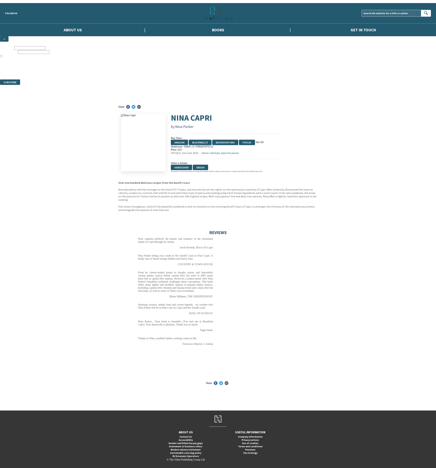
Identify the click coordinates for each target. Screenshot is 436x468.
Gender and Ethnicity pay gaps (185, 443)
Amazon (179, 142)
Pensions (250, 449)
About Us (73, 29)
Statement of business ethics (185, 446)
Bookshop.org (225, 142)
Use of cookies (250, 443)
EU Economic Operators (186, 456)
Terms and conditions (250, 446)
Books (218, 29)
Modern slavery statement (186, 449)
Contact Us (186, 436)
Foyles (247, 142)
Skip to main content (11, 1)
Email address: (8, 52)
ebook (200, 167)
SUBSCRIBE (10, 82)
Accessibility (186, 439)
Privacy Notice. (67, 71)
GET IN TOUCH (363, 29)
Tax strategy (250, 452)
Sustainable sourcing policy (185, 452)
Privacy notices (250, 439)
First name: (6, 47)
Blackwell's (200, 142)
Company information (250, 436)
